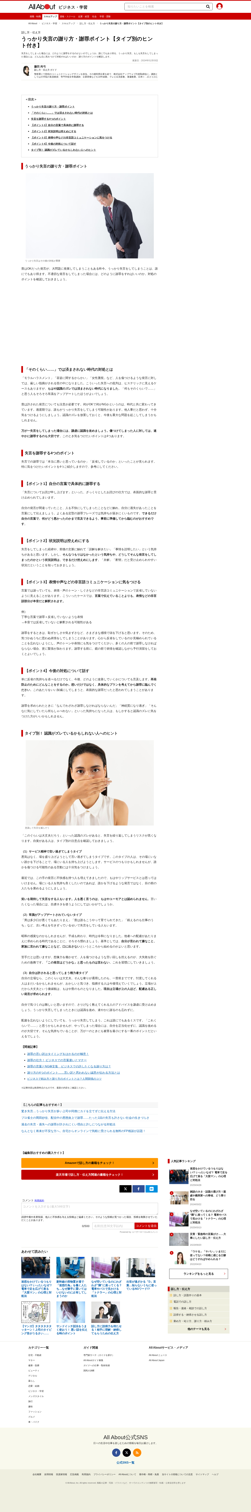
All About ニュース (158, 1355)
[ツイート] (125, 1189)
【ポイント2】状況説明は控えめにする (53, 131)
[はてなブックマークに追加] (152, 1189)
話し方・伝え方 (87, 23)
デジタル (32, 1375)
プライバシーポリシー (105, 1474)
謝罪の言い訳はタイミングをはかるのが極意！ (58, 1054)
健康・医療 (33, 1365)
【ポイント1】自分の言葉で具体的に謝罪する (57, 125)
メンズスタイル (36, 1396)
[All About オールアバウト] (41, 7)
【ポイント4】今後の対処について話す (53, 143)
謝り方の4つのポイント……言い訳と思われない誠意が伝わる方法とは (73, 1072)
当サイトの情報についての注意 (177, 1474)
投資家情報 (61, 1474)
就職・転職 (35, 16)
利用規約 (86, 1474)
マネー (31, 1360)
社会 (94, 16)
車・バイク (33, 1422)
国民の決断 (88, 1370)
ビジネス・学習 (72, 7)
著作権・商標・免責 (149, 1474)
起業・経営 (83, 16)
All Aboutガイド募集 (93, 1360)
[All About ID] (219, 7)
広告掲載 (74, 1474)
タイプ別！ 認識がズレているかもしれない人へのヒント (63, 149)
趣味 (30, 1406)
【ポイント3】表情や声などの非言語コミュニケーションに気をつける (71, 137)
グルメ (31, 1417)
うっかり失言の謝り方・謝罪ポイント (53, 106)
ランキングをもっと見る (199, 1273)
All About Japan (156, 1360)
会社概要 (37, 1474)
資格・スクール (67, 16)
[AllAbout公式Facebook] (116, 1453)
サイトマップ (202, 1474)
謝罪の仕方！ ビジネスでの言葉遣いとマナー (57, 1060)
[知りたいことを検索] (208, 6)
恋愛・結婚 (33, 1386)
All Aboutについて (127, 1474)
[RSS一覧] (137, 1453)
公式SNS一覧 (125, 1462)
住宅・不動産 (35, 1355)
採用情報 (48, 1474)
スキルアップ (50, 16)
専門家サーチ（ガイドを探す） (98, 1355)
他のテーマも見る (199, 1328)
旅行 (30, 1401)
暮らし (31, 1381)
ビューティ (33, 1370)
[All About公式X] (127, 1453)
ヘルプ (215, 1474)
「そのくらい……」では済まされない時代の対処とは (62, 112)
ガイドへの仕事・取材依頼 (96, 1365)
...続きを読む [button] (151, 77)
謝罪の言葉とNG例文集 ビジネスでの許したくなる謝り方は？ (69, 1066)
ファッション (35, 1411)
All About (32, 23)
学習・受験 (105, 16)
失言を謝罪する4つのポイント (48, 118)
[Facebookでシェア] (138, 1189)
